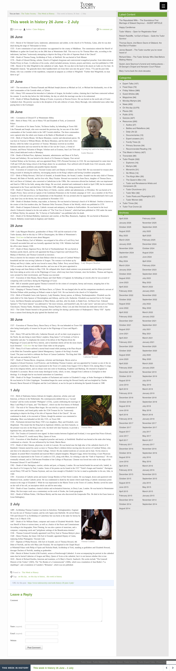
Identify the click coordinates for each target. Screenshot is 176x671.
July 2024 (123, 256)
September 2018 (149, 401)
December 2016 (126, 448)
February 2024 (148, 265)
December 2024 (149, 244)
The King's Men (133, 176)
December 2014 (126, 499)
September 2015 (149, 478)
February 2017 (125, 444)
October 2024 (148, 248)
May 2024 (123, 261)
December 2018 (126, 397)
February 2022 (125, 316)
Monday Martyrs (130, 100)
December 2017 (126, 423)
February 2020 (125, 367)
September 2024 (126, 252)
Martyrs (129, 166)
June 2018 (123, 410)
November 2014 (149, 499)
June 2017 (123, 435)
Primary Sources (133, 145)
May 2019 (146, 384)
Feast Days (128, 87)
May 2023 (146, 282)
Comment (14, 600)
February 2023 (125, 290)
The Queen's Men (134, 179)
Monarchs (130, 169)
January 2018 (148, 418)
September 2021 (149, 325)
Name (16, 626)
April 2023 (123, 286)
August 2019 (124, 380)
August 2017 (124, 431)
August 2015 (124, 482)
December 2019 (126, 372)
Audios (129, 124)
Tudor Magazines (100, 662)
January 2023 (148, 290)
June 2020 (123, 359)
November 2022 (149, 295)
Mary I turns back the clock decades (135, 70)
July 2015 (146, 482)
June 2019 (123, 384)
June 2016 (123, 461)
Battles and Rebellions (135, 128)
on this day (22, 577)
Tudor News (86, 662)
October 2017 (125, 427)
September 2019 (149, 376)
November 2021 (149, 320)
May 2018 (146, 410)
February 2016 (125, 470)
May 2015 (146, 487)
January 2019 (148, 393)
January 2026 (125, 222)
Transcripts (127, 155)
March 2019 (147, 389)
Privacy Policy (162, 662)
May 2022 (146, 308)
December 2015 (126, 474)
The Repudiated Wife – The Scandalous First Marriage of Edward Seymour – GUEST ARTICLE (140, 21)
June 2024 (147, 256)
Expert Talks (128, 83)
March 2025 (124, 239)
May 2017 (146, 435)
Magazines (127, 97)
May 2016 (146, 461)
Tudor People (128, 159)
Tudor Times (128, 203)
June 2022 (123, 308)
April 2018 (123, 414)
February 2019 (125, 393)
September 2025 (149, 227)
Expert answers (133, 138)
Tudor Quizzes (130, 662)
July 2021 (146, 329)
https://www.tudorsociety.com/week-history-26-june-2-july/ (51, 583)
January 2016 (148, 470)
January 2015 (148, 495)
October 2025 (125, 227)
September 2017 (149, 427)
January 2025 (125, 244)
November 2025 (149, 222)
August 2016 (124, 457)
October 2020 (125, 350)
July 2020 (146, 354)
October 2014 (125, 504)
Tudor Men (131, 192)
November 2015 (149, 474)
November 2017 (149, 423)
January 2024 (125, 269)
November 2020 (149, 346)
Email (16, 633)
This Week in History (46, 14)
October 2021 (125, 325)
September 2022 (149, 299)
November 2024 (126, 248)
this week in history (54, 577)
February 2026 (148, 218)
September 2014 (149, 504)
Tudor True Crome (131, 206)
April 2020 (123, 363)
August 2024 (147, 252)
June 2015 (123, 487)
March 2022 (147, 312)
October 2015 (125, 478)
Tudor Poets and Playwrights (138, 196)
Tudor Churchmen (134, 189)
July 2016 (146, 457)
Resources (127, 121)
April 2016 (123, 465)
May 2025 (123, 235)
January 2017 (148, 444)
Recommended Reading (136, 148)
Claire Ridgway (39, 29)
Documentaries (132, 135)
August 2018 (124, 406)
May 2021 (146, 333)
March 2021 (147, 337)
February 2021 (125, 342)
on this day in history (36, 577)
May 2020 (146, 359)
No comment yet (105, 29)
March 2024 (124, 265)
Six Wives (130, 172)
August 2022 (124, 303)
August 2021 (124, 329)
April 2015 (123, 491)
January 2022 (148, 316)
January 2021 (148, 342)
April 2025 (146, 235)
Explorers (130, 162)
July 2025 (146, 231)
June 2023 (123, 282)
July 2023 (146, 278)
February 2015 (125, 495)
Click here (20, 237)
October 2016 (125, 453)
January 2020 (148, 367)
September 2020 (149, 350)
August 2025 (124, 231)
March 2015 (147, 491)
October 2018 (125, 401)
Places (125, 111)
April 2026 (123, 218)
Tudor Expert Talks (146, 662)
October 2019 (125, 376)
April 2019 (123, 389)
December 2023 (149, 269)
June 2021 (123, 333)
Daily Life (130, 131)
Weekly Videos (116, 662)
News (125, 104)
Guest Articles (129, 93)
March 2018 (147, 414)
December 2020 (126, 346)
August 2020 (124, 354)
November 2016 (149, 448)
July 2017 (146, 431)
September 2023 (149, 273)
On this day (128, 107)
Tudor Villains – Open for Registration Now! (138, 31)
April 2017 (123, 440)
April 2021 (123, 337)
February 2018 (125, 418)
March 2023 (147, 286)
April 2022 (123, 312)
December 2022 (126, 295)
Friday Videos (129, 90)
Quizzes (126, 117)
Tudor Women (132, 199)
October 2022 (125, 299)
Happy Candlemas (127, 27)
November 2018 (149, 397)
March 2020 (147, 363)
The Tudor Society (28, 14)
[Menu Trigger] (163, 6)
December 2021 (126, 320)
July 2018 (146, 406)
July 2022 (146, 303)
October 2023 (125, 273)
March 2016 (147, 465)
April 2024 (146, 261)
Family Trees (131, 142)
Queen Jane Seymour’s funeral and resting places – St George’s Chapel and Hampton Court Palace (141, 65)
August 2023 (124, 278)
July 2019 (146, 380)
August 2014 (124, 508)
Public (125, 114)
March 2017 (147, 440)
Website (13, 641)
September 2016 (149, 453)
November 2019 (149, 372)
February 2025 (148, 239)
